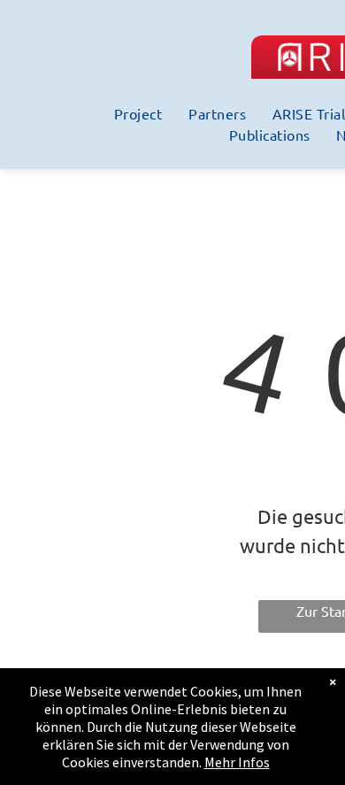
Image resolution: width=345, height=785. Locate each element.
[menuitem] (138, 113)
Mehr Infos (237, 762)
